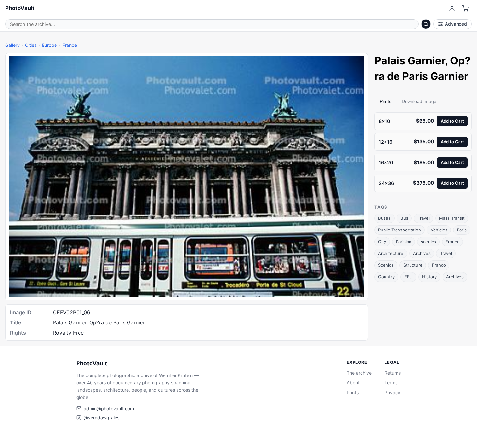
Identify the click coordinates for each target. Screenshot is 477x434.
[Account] (452, 8)
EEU (408, 276)
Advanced (456, 24)
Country (386, 276)
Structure (412, 265)
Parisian (403, 241)
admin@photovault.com (109, 408)
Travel (424, 218)
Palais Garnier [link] (409, 60)
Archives (422, 253)
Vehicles (439, 229)
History (429, 276)
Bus (404, 218)
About (353, 382)
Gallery (12, 45)
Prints (385, 101)
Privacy (392, 392)
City (382, 241)
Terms (391, 382)
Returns (393, 372)
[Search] (426, 24)
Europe (49, 45)
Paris (462, 229)
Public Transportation (399, 229)
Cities (31, 45)
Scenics (386, 265)
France (69, 45)
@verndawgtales (101, 417)
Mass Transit (452, 218)
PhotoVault (20, 8)
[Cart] (465, 8)
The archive (359, 372)
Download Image (419, 101)
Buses (384, 218)
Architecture (390, 253)
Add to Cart (452, 121)
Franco (439, 265)
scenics (428, 241)
